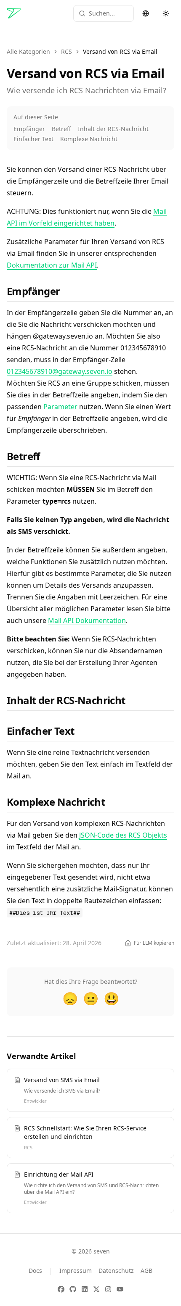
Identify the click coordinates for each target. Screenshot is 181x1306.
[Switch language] (145, 13)
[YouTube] (120, 1289)
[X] (96, 1289)
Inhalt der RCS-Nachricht (113, 129)
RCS (66, 51)
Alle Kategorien (28, 51)
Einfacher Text (33, 139)
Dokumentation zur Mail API (52, 265)
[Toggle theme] (165, 13)
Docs (35, 1270)
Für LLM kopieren (154, 943)
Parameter (60, 406)
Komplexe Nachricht (88, 139)
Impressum (75, 1270)
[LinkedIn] (84, 1289)
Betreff (61, 129)
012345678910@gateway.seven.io (59, 371)
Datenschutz (116, 1270)
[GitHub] (72, 1289)
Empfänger (29, 129)
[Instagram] (108, 1289)
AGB (146, 1270)
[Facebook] (61, 1289)
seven (101, 1251)
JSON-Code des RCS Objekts (123, 835)
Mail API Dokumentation (87, 620)
